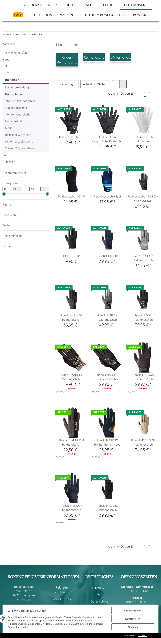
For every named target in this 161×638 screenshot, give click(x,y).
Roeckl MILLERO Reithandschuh (107, 508)
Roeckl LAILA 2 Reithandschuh (143, 258)
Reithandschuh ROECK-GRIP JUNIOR (143, 199)
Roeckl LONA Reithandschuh (143, 317)
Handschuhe (13, 94)
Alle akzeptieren (132, 610)
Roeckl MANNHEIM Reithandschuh (71, 442)
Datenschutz (99, 601)
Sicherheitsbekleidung (19, 141)
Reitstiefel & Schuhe (17, 135)
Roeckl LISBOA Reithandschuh (107, 317)
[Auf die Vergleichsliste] (109, 109)
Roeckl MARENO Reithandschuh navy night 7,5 (107, 442)
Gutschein (9, 162)
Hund (6, 59)
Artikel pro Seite (94, 84)
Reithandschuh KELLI (107, 196)
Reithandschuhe (96, 57)
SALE (6, 155)
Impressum (99, 587)
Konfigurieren (132, 618)
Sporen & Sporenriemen (20, 148)
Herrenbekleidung (16, 121)
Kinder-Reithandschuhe (21, 101)
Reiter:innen (11, 80)
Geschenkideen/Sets (16, 53)
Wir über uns (62, 599)
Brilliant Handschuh (71, 137)
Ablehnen (133, 627)
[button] (115, 84)
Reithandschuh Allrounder (143, 139)
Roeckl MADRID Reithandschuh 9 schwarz (107, 377)
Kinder (9, 128)
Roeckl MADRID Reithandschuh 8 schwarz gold (71, 377)
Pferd (6, 73)
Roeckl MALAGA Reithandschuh (143, 377)
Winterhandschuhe (125, 57)
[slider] (4, 194)
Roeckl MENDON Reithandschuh (72, 508)
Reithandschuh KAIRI (71, 196)
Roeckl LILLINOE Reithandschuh (71, 317)
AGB (99, 594)
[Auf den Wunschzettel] (117, 109)
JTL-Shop (143, 635)
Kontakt (140, 15)
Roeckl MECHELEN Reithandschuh (143, 442)
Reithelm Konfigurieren (105, 15)
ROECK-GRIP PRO (107, 256)
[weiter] (155, 93)
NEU (5, 66)
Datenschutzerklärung (19, 627)
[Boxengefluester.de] (14, 5)
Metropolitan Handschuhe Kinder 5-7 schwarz (107, 139)
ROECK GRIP (71, 256)
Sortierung (66, 84)
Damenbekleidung (17, 87)
